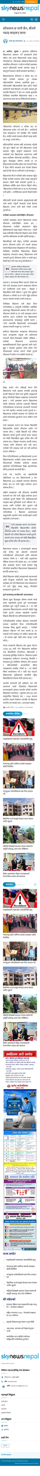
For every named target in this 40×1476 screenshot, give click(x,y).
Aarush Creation (34, 1463)
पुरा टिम (5, 1446)
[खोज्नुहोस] (32, 19)
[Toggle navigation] (3, 19)
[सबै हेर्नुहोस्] (35, 884)
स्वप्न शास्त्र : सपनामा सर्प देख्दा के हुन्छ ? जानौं (20, 1330)
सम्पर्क (3, 1405)
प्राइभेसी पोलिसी (6, 1413)
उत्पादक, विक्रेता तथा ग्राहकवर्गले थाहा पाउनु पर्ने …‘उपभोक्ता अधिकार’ (21, 1306)
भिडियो (6, 1426)
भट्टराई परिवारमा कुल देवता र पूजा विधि (20, 1322)
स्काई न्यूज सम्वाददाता (16, 41)
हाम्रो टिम (4, 1409)
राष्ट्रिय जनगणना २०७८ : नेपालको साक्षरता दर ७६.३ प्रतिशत (21, 1314)
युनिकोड (6, 1430)
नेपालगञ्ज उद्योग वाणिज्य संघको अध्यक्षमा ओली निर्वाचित (17, 765)
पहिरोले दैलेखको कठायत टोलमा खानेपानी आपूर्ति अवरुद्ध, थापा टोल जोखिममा (18, 848)
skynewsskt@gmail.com (19, 1385)
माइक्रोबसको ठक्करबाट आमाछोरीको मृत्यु (17, 739)
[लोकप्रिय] (36, 19)
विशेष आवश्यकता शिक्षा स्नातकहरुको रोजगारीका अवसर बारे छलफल (16, 875)
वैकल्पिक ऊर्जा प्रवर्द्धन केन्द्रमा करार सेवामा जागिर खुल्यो (18, 820)
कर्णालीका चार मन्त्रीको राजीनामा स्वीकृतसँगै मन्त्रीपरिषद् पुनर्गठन (18, 1338)
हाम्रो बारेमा (4, 1401)
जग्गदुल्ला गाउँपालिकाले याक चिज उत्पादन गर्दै (18, 793)
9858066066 (12, 1381)
